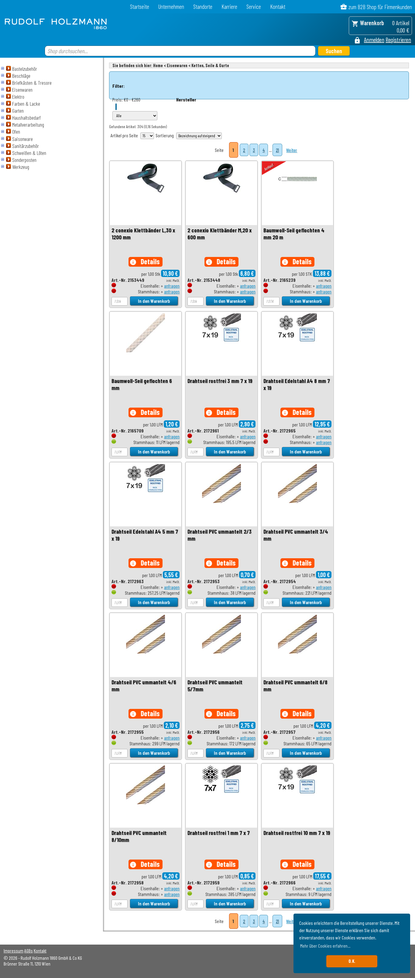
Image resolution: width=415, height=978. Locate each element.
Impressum (13, 950)
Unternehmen (171, 6)
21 (277, 150)
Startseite (139, 6)
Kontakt (277, 6)
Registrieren (398, 39)
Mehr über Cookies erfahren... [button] (325, 946)
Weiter (291, 150)
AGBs (28, 950)
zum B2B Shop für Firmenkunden (380, 6)
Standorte (202, 6)
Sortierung (165, 135)
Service (253, 6)
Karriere (229, 6)
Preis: (117, 99)
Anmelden (374, 39)
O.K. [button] (351, 961)
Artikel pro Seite (124, 135)
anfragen (172, 286)
